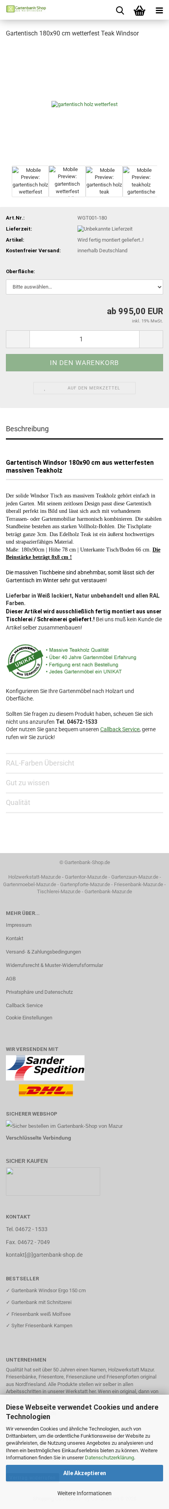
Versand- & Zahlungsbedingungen (43, 952)
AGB (11, 979)
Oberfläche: (20, 271)
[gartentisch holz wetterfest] (84, 104)
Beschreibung (27, 429)
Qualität (18, 802)
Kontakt (14, 938)
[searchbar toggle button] (120, 10)
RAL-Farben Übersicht (40, 763)
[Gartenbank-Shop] (23, 10)
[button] (17, 339)
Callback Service (120, 729)
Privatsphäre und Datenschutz (39, 992)
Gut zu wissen (28, 783)
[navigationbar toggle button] (159, 10)
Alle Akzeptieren (84, 1473)
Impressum (18, 925)
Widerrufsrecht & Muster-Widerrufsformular (54, 965)
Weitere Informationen (84, 1493)
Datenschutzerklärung (109, 1458)
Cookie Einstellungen (29, 1018)
